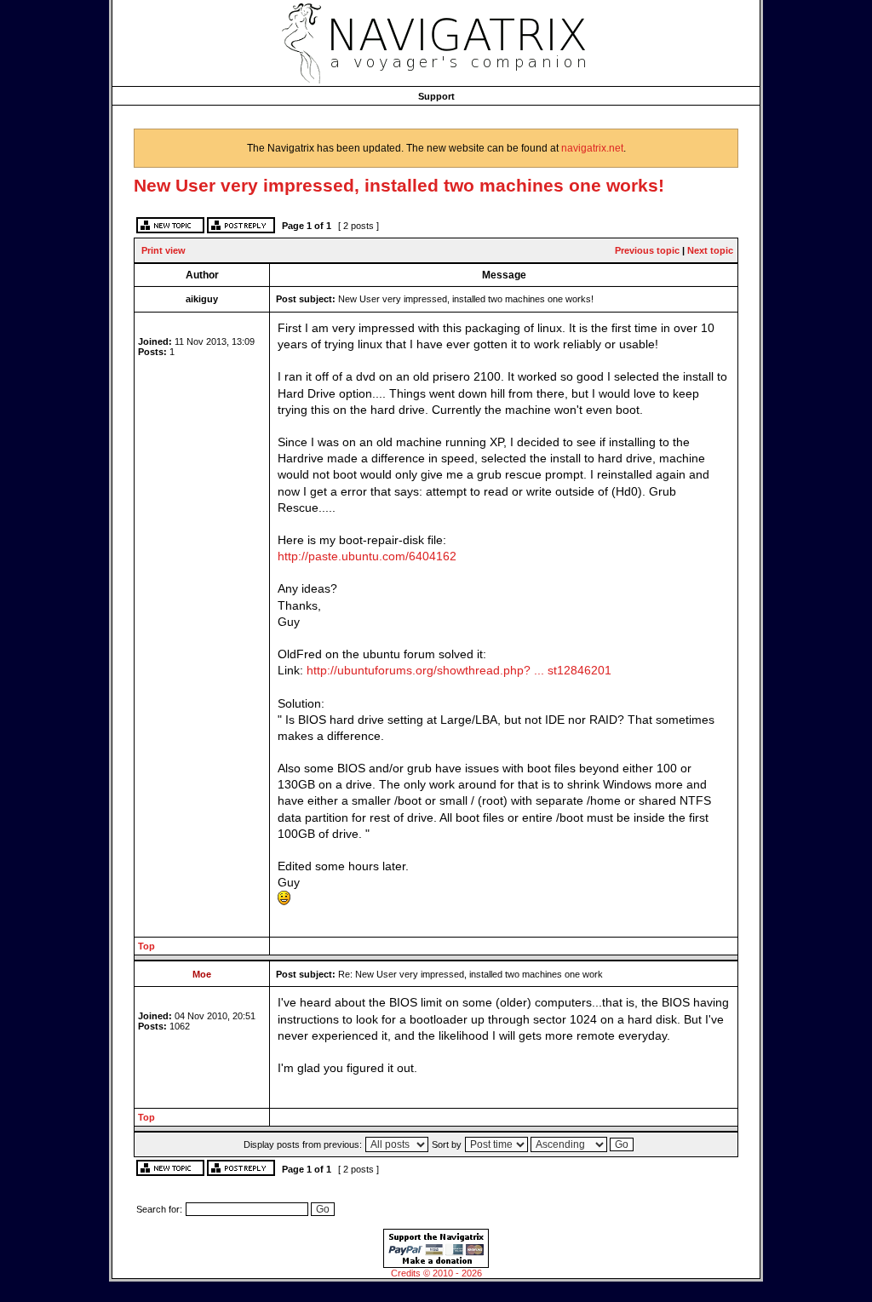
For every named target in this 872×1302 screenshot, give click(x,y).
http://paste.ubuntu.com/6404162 (367, 556)
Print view (163, 250)
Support (436, 96)
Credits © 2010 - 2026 (436, 1273)
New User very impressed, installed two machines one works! (399, 185)
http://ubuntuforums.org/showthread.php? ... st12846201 (459, 670)
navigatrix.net (592, 148)
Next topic (710, 250)
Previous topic (647, 250)
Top (146, 946)
